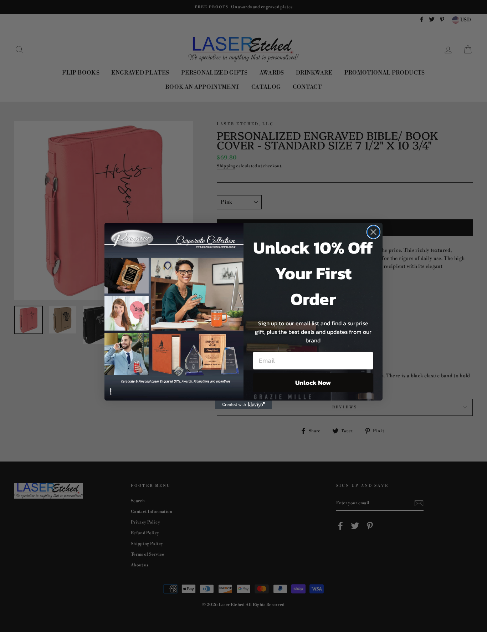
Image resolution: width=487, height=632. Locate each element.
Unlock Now (313, 382)
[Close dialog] (373, 232)
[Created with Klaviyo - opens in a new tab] (243, 405)
